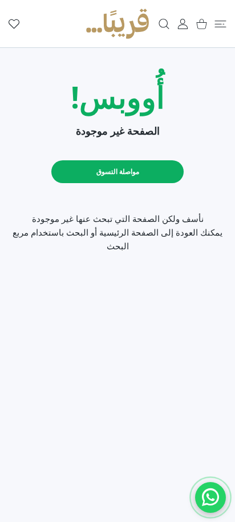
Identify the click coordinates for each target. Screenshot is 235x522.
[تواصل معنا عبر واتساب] (210, 497)
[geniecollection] (117, 24)
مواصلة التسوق (117, 171)
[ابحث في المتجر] (164, 24)
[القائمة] (220, 24)
